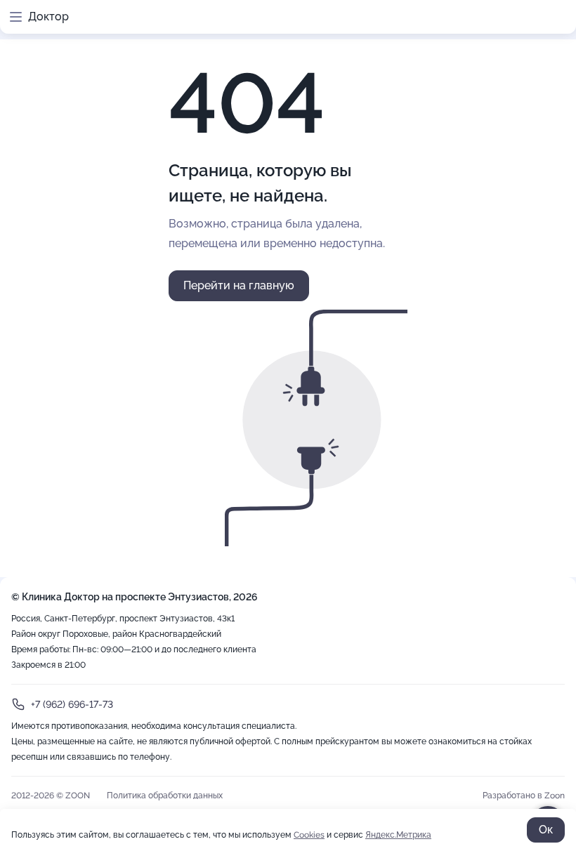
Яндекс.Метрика (398, 835)
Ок (546, 829)
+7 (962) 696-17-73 (72, 704)
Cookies (309, 835)
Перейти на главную (238, 285)
